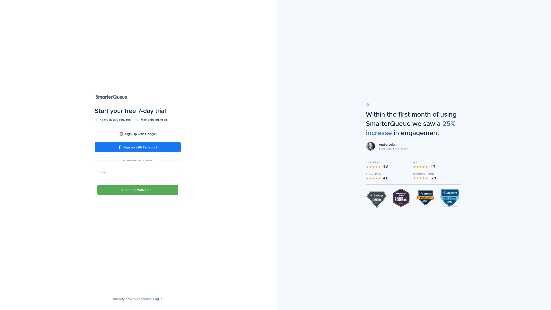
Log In (158, 298)
